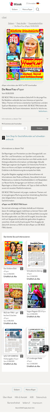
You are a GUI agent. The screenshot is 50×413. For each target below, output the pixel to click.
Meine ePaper (27, 9)
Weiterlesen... (43, 111)
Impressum (37, 402)
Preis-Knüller (21, 23)
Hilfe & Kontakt (21, 397)
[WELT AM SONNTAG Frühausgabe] (13, 340)
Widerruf (26, 402)
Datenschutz (41, 397)
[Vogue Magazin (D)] (36, 296)
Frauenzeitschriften (36, 23)
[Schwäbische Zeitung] (36, 254)
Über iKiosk (7, 397)
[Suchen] (37, 9)
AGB (31, 397)
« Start (4, 17)
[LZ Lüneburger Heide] (36, 341)
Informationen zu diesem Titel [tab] (11, 119)
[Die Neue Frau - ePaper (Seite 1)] (25, 54)
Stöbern (15, 9)
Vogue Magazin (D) (36, 311)
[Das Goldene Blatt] (13, 253)
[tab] (25, 123)
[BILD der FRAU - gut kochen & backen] (13, 296)
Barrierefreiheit (13, 402)
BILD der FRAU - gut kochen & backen (11, 315)
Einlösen (39, 128)
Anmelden (32, 3)
